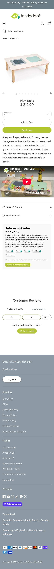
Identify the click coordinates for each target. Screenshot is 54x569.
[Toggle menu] (4, 23)
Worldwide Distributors (14, 474)
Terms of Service (11, 426)
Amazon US (9, 452)
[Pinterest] (21, 496)
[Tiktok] (16, 496)
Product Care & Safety (14, 431)
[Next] (50, 93)
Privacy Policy (10, 415)
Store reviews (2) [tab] (39, 309)
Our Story (8, 398)
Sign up (12, 379)
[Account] (42, 22)
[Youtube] (8, 496)
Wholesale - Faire (11, 469)
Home (5, 38)
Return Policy (9, 420)
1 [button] (16, 94)
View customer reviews (17, 264)
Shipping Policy (10, 409)
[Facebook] (4, 496)
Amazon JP (8, 458)
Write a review (27, 330)
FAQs (5, 404)
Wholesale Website (12, 463)
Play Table (14, 38)
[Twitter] (25, 496)
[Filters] (31, 317)
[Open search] (12, 317)
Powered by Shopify (35, 562)
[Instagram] (12, 496)
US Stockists (9, 447)
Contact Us (8, 480)
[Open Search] (4, 31)
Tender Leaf (22, 562)
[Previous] (3, 93)
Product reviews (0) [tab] (15, 309)
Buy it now (27, 130)
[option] (27, 66)
